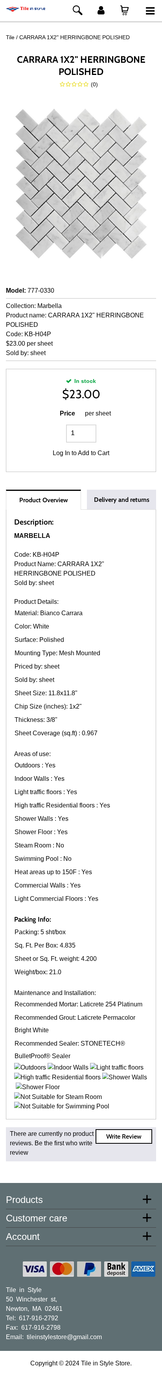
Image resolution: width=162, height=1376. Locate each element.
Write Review (124, 1136)
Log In (61, 453)
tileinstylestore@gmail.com (64, 1336)
